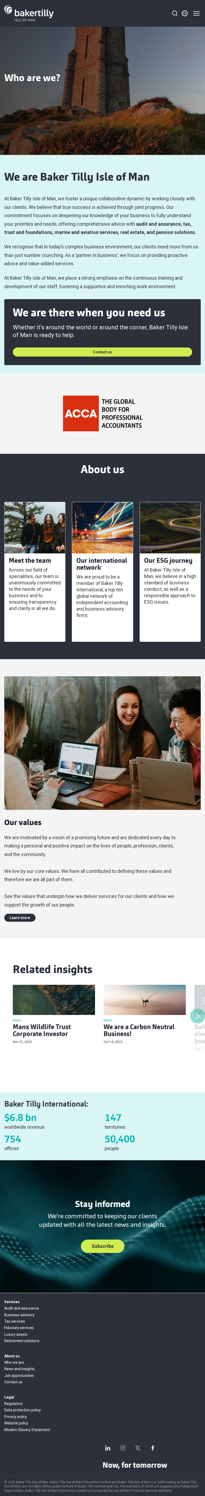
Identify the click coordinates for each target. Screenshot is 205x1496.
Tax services (14, 1321)
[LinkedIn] (107, 1448)
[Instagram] (122, 1448)
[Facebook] (152, 1448)
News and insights (19, 1369)
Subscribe (103, 1246)
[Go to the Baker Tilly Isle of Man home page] (29, 13)
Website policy (16, 1423)
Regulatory (13, 1403)
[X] (137, 1448)
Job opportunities (19, 1375)
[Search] (174, 13)
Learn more (20, 918)
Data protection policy (22, 1410)
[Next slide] (197, 1016)
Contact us (102, 352)
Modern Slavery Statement (27, 1430)
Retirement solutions (22, 1341)
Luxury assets (15, 1334)
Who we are (14, 1362)
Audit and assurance (21, 1308)
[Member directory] (185, 13)
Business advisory (19, 1315)
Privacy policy (15, 1417)
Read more (24, 631)
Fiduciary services (19, 1328)
